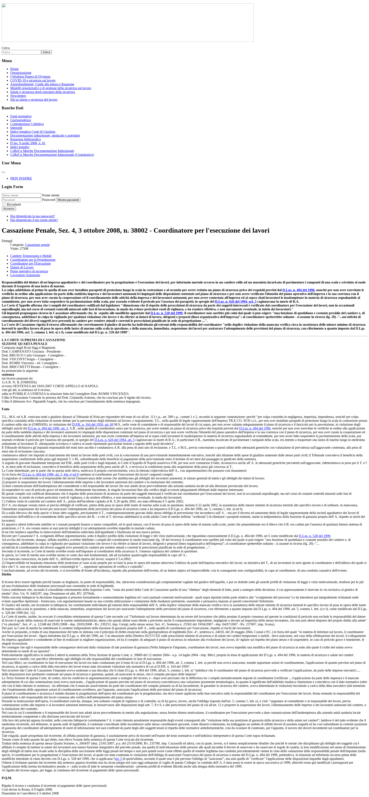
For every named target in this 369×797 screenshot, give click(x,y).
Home (14, 69)
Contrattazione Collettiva (27, 124)
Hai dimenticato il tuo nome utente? (34, 220)
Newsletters (18, 96)
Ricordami (14, 204)
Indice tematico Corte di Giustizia (32, 131)
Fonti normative (21, 116)
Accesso (8, 208)
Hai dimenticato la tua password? (32, 216)
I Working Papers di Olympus (30, 76)
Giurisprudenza (20, 120)
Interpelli (16, 128)
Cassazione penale (37, 245)
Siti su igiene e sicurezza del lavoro (33, 99)
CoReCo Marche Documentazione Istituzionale (42, 151)
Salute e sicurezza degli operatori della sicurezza (42, 92)
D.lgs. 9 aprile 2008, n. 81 (27, 143)
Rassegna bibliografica (25, 139)
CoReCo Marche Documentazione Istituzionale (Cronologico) (52, 154)
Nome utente (50, 195)
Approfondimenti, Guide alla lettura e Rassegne (42, 84)
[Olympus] (128, 40)
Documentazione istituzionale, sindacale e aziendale (45, 135)
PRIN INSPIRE (21, 178)
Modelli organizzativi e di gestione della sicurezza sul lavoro (50, 88)
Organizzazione (20, 72)
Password (48, 199)
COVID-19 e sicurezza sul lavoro (33, 80)
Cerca (6, 48)
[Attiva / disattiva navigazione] (3, 172)
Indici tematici (19, 147)
